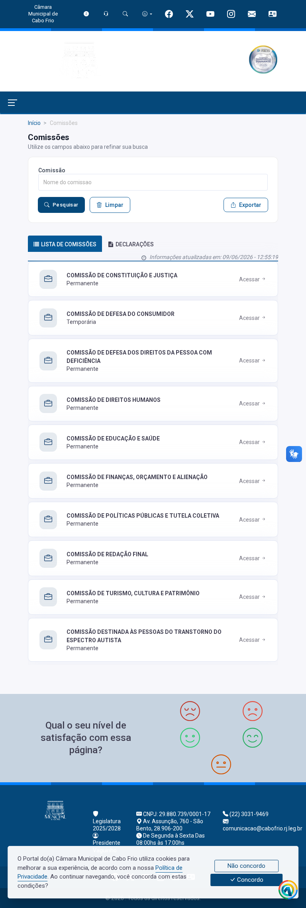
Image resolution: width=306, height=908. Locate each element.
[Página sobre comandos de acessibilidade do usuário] (147, 14)
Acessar (250, 279)
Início (34, 123)
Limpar (114, 205)
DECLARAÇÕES (135, 244)
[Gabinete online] (273, 15)
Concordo (249, 880)
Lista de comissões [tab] (68, 244)
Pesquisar (65, 205)
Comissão (51, 170)
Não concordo (246, 865)
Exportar (250, 205)
